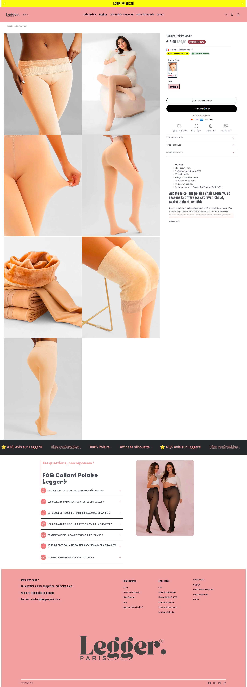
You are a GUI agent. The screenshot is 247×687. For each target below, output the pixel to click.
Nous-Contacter (129, 597)
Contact (196, 599)
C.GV (160, 587)
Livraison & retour (174, 138)
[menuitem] (90, 14)
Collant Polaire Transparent (203, 589)
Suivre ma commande (131, 592)
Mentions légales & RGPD (167, 597)
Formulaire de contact (42, 592)
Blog (125, 602)
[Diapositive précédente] (4, 3)
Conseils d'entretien (175, 152)
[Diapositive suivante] (242, 3)
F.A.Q (126, 587)
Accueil (9, 26)
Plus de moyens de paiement (201, 115)
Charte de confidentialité (167, 592)
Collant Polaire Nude (200, 594)
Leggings (196, 584)
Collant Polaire (198, 579)
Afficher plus (174, 221)
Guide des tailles (173, 145)
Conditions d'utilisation (166, 612)
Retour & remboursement (167, 607)
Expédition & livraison (166, 602)
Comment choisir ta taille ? (133, 607)
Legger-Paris (29, 683)
